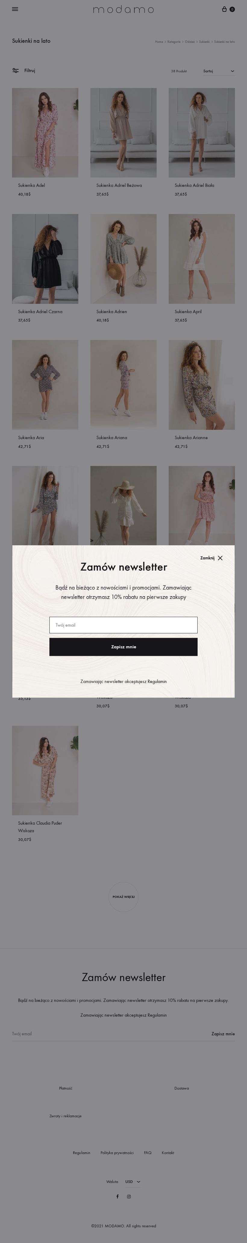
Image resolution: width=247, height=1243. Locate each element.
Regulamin (157, 681)
